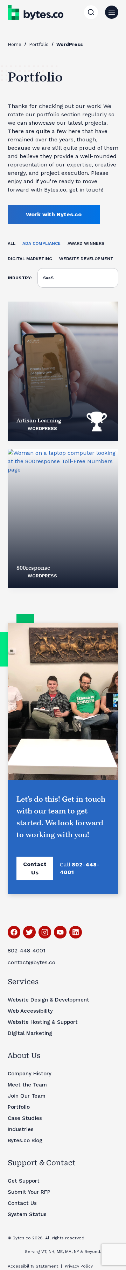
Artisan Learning (38, 420)
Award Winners (86, 243)
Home (14, 44)
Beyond (92, 1251)
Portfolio (39, 44)
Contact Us (35, 868)
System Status (27, 1214)
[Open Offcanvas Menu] (111, 12)
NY (76, 1251)
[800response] (63, 518)
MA (68, 1251)
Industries (21, 1129)
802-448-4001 (27, 950)
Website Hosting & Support (43, 1022)
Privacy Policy (79, 1266)
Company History (29, 1073)
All (11, 243)
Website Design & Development (48, 1000)
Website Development (86, 258)
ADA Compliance (41, 243)
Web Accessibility (30, 1011)
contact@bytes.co (31, 962)
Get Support (24, 1181)
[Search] (91, 12)
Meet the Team (27, 1085)
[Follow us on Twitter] (29, 932)
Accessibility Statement (33, 1266)
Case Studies (25, 1118)
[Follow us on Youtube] (60, 932)
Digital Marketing (30, 258)
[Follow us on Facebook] (14, 932)
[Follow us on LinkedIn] (75, 932)
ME (60, 1251)
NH (51, 1251)
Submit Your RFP (29, 1192)
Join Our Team (27, 1096)
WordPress (42, 428)
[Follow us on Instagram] (44, 932)
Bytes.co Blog (25, 1140)
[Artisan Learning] (63, 371)
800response (33, 568)
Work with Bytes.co (54, 214)
